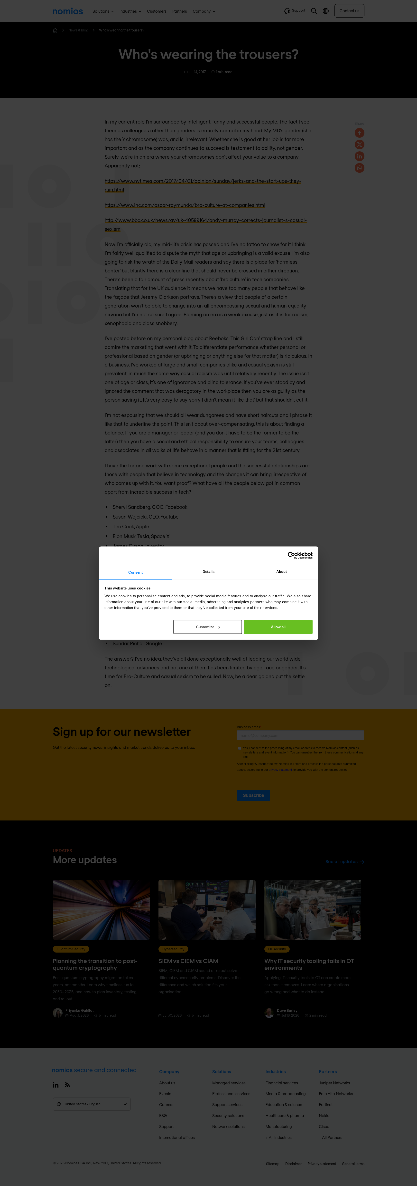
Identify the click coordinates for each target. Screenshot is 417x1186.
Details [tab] (208, 571)
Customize (205, 627)
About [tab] (281, 571)
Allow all (278, 627)
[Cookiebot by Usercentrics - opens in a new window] (291, 555)
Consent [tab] (135, 572)
